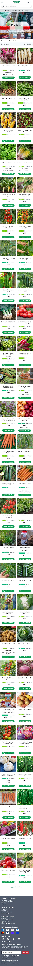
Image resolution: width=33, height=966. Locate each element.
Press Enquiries (5, 913)
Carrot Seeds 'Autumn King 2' (25, 387)
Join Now (25, 952)
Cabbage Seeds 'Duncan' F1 (24, 644)
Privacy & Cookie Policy (7, 901)
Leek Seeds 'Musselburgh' (8, 321)
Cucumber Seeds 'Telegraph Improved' (25, 807)
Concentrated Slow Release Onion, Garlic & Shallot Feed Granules (8, 711)
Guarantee (4, 910)
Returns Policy (5, 921)
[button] (2, 2)
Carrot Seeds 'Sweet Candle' (8, 452)
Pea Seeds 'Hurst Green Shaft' (8, 259)
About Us (4, 909)
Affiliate (3, 904)
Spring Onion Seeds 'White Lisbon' (24, 195)
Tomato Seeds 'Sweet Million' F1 (8, 678)
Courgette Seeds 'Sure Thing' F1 (8, 484)
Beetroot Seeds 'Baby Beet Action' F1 (8, 612)
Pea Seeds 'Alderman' (8, 580)
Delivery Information (7, 920)
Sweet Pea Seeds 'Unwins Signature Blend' (25, 743)
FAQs (2, 922)
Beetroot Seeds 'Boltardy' (8, 66)
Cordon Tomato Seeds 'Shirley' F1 (8, 227)
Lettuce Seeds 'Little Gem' (25, 162)
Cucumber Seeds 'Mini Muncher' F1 (25, 290)
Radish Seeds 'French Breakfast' (25, 354)
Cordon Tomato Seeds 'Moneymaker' (8, 743)
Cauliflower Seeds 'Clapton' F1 (25, 612)
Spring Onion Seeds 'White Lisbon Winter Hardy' (25, 872)
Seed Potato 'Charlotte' (8, 644)
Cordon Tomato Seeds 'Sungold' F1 (25, 227)
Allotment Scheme (6, 912)
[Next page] (21, 886)
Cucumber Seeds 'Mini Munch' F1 (25, 259)
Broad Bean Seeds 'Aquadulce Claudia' (8, 387)
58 (18, 886)
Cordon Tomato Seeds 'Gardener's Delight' (25, 322)
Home (2, 41)
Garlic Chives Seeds (8, 547)
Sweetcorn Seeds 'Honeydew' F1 (8, 131)
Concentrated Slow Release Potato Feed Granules (24, 549)
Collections (8, 41)
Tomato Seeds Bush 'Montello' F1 (8, 516)
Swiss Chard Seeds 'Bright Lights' (8, 195)
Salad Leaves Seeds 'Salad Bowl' (25, 131)
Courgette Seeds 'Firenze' (25, 580)
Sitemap (3, 902)
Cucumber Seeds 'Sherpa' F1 (25, 775)
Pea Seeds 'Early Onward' (25, 451)
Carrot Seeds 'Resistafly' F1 (8, 98)
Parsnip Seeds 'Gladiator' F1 (25, 66)
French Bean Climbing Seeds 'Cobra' (25, 99)
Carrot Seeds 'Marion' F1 (8, 806)
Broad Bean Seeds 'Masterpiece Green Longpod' (8, 355)
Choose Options (8, 77)
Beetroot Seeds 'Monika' (8, 838)
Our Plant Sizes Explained (8, 923)
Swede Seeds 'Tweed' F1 (24, 678)
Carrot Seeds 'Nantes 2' (24, 483)
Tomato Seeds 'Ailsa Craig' (8, 870)
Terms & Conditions (6, 900)
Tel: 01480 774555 (6, 941)
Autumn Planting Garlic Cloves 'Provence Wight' (8, 775)
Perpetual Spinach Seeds (8, 162)
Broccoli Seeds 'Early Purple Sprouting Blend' (8, 419)
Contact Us (4, 918)
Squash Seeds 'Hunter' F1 (24, 709)
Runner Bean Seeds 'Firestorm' (8, 290)
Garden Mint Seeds (25, 516)
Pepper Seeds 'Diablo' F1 (24, 838)
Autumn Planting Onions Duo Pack (25, 419)
